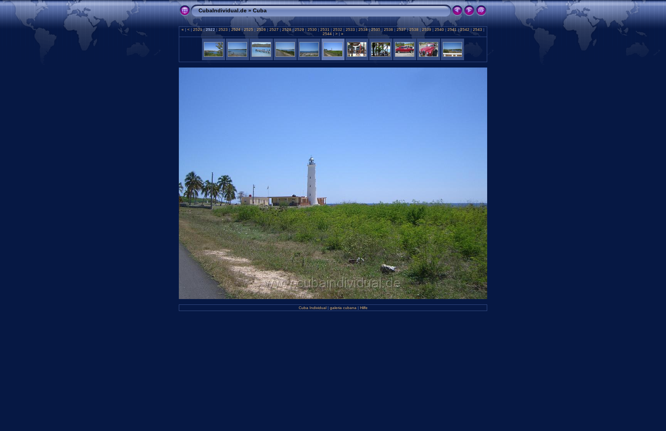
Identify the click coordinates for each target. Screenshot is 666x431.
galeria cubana (343, 308)
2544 (328, 34)
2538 (414, 29)
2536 (388, 29)
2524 (236, 29)
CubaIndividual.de (222, 10)
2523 (223, 29)
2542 (465, 29)
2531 (325, 29)
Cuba (260, 10)
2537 (401, 29)
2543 (477, 29)
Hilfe (364, 308)
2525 (248, 29)
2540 (439, 29)
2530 (312, 29)
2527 (274, 29)
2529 (299, 29)
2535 (376, 29)
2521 (198, 29)
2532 (337, 29)
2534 (363, 29)
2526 (261, 29)
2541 (452, 29)
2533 (350, 29)
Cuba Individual (312, 308)
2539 (426, 29)
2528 (287, 29)
